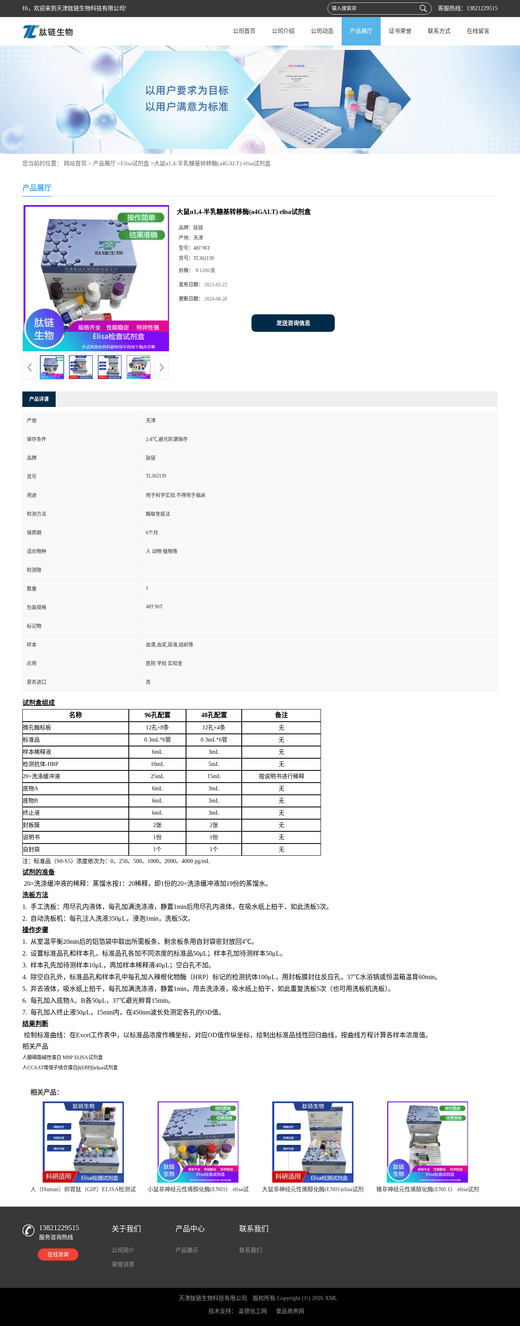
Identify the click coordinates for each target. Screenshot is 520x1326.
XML (331, 1298)
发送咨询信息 (293, 323)
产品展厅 (361, 31)
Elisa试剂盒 (135, 163)
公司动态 (322, 31)
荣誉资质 (123, 1264)
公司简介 (123, 1250)
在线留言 (478, 31)
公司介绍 (283, 31)
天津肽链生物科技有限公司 (213, 1298)
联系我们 (250, 1250)
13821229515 (482, 8)
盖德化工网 (252, 1311)
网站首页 (75, 163)
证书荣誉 (400, 31)
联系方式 (439, 31)
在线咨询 (58, 1254)
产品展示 (187, 1250)
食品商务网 (290, 1311)
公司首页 (244, 31)
